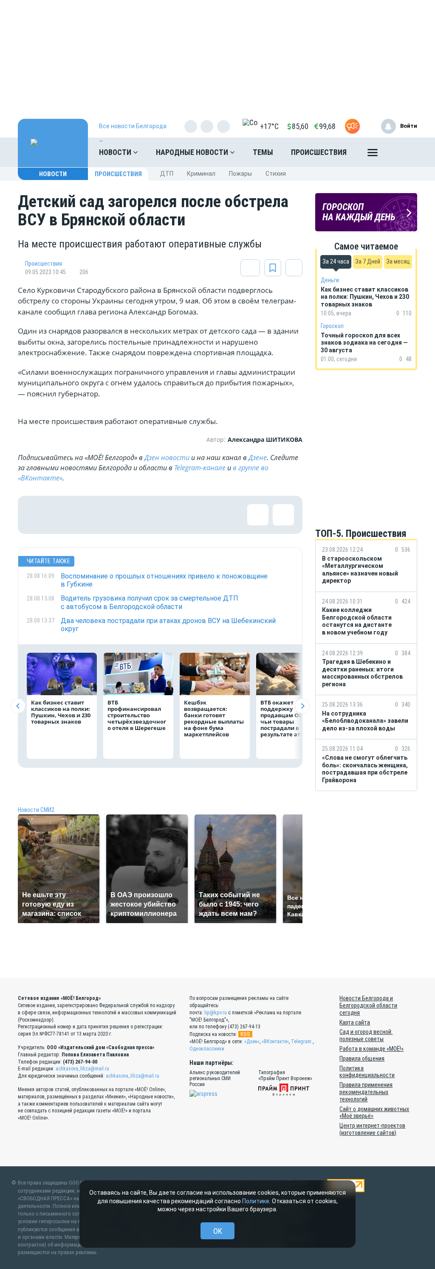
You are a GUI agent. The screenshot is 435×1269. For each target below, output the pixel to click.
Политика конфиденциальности (367, 1072)
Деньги (330, 280)
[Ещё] (372, 154)
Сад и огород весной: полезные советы (366, 1035)
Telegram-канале (200, 467)
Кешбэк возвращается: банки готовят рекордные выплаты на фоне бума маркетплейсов (214, 718)
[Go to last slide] (18, 706)
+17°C (269, 126)
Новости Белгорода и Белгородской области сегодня (368, 1005)
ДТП (166, 173)
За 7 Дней (367, 261)
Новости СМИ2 (36, 809)
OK (217, 1231)
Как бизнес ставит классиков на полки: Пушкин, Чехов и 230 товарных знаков (60, 712)
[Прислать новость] (352, 126)
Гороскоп (332, 326)
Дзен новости (166, 457)
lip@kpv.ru (215, 1013)
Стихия (276, 173)
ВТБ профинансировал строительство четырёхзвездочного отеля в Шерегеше (136, 715)
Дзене (258, 457)
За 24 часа (335, 261)
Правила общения (361, 1058)
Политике (255, 1201)
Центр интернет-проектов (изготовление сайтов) (372, 1129)
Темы (263, 152)
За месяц (398, 261)
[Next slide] (302, 706)
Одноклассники (206, 1049)
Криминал (201, 173)
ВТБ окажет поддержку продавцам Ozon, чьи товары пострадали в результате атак (285, 718)
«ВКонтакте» (275, 1041)
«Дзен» (252, 1041)
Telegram (301, 1041)
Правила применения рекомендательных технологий (366, 1092)
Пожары (240, 173)
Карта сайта (354, 1022)
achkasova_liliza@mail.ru (82, 1069)
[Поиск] (402, 152)
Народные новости (193, 152)
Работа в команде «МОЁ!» (371, 1048)
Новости (116, 152)
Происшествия (319, 152)
